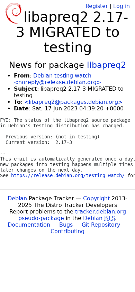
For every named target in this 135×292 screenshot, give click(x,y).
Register (97, 6)
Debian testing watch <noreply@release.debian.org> (57, 78)
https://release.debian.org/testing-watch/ (68, 175)
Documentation (29, 224)
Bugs (66, 224)
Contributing (67, 231)
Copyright (96, 198)
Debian (17, 198)
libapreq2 (106, 65)
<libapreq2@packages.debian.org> (73, 102)
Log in (121, 6)
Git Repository (101, 224)
